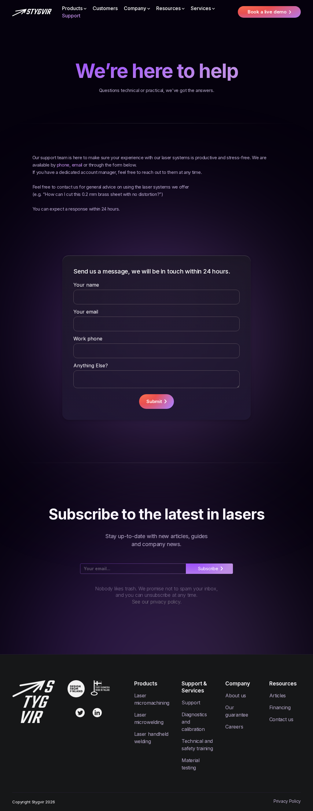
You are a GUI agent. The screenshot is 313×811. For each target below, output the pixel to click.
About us (235, 695)
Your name (86, 285)
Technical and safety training (197, 744)
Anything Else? (90, 365)
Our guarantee (236, 711)
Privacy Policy (287, 801)
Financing (280, 707)
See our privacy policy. (157, 602)
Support (71, 16)
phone (63, 165)
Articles (277, 695)
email (77, 165)
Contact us (281, 719)
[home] (32, 12)
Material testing (190, 764)
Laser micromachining (152, 699)
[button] (74, 8)
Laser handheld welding (151, 737)
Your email (85, 312)
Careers (234, 727)
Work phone (87, 339)
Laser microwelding (149, 718)
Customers (105, 8)
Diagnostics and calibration (194, 721)
